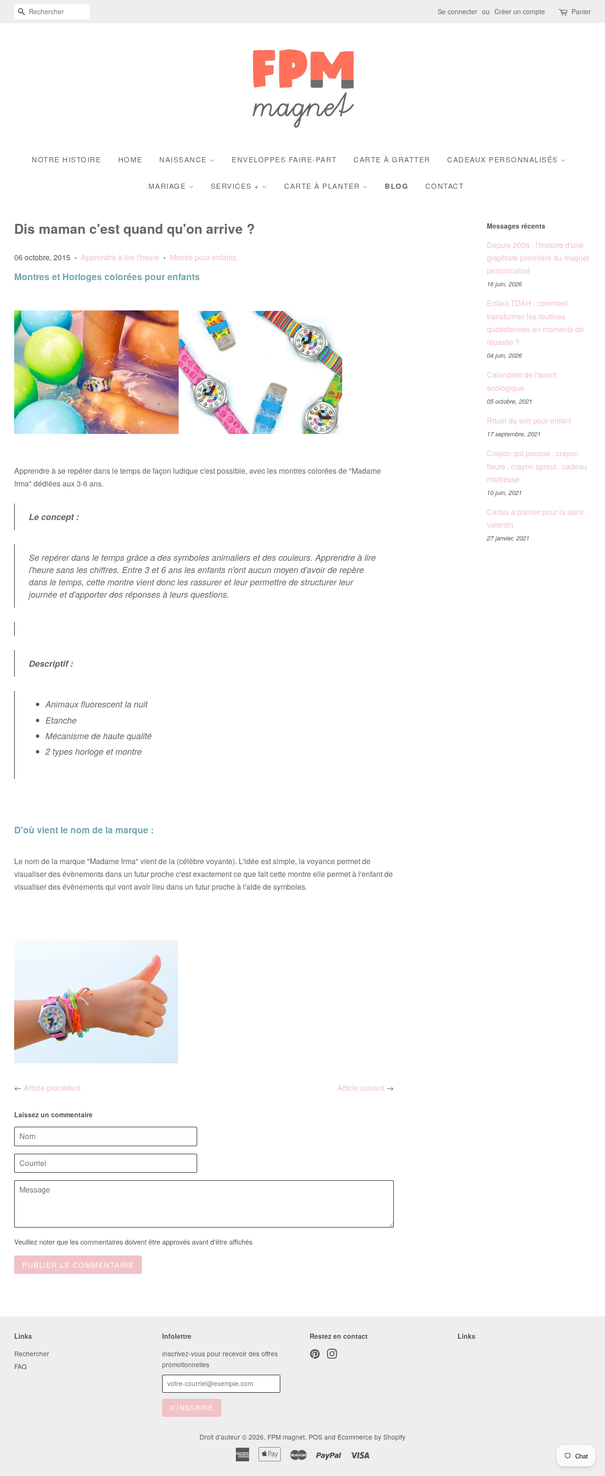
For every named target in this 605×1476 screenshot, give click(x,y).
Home (130, 159)
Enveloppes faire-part (284, 159)
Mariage (168, 186)
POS (315, 1436)
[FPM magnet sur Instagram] (332, 1355)
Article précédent (52, 1087)
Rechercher (31, 1353)
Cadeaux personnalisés (504, 159)
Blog (396, 186)
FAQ (20, 1366)
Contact (444, 186)
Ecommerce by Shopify (371, 1436)
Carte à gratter (392, 159)
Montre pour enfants (203, 257)
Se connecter (457, 11)
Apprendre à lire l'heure (120, 257)
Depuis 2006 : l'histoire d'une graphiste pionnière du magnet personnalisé (538, 257)
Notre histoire (66, 159)
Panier (581, 11)
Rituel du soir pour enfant (529, 420)
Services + (236, 186)
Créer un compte (519, 11)
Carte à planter (323, 186)
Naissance (184, 159)
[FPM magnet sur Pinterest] (315, 1355)
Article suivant (360, 1087)
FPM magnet (286, 1436)
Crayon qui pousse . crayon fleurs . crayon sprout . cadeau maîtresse (537, 466)
